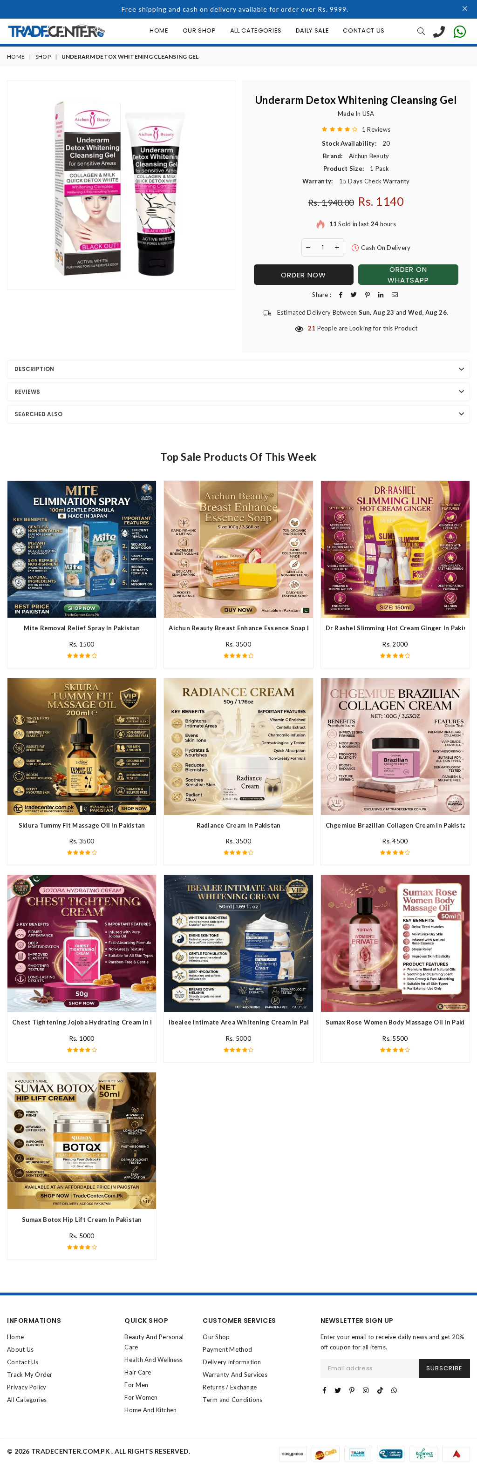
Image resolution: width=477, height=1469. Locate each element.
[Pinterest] (352, 1390)
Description (34, 369)
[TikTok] (380, 1390)
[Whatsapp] (394, 1390)
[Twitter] (337, 1390)
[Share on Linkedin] (381, 295)
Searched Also (38, 414)
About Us (20, 1349)
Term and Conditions (232, 1399)
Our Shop (199, 30)
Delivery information (232, 1362)
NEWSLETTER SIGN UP (357, 1321)
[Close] (465, 9)
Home (159, 30)
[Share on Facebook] (341, 295)
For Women (140, 1397)
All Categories (256, 30)
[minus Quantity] (308, 247)
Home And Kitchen (150, 1410)
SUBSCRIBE (444, 1368)
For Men (136, 1384)
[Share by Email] (395, 295)
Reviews (27, 392)
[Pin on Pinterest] (367, 295)
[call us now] (439, 31)
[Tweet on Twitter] (354, 295)
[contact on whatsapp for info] (460, 31)
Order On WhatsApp (408, 274)
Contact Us (364, 30)
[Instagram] (366, 1390)
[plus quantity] (337, 247)
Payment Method (227, 1349)
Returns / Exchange (230, 1387)
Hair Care (137, 1372)
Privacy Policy (27, 1387)
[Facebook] (324, 1390)
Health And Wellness (153, 1359)
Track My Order (30, 1374)
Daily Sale (312, 30)
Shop (43, 56)
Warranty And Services (235, 1374)
